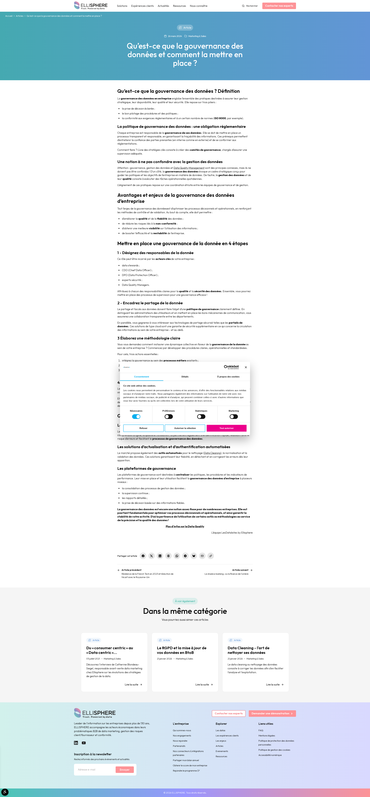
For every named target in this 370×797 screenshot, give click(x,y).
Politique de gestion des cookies (274, 749)
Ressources (179, 6)
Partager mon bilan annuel (186, 760)
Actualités (163, 6)
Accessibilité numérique (270, 755)
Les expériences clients (227, 735)
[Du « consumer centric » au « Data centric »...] (114, 662)
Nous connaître (198, 6)
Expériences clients (142, 6)
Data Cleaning (212, 453)
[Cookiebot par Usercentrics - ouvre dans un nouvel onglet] (226, 367)
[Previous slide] (88, 698)
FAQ (260, 730)
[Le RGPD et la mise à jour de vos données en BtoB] (185, 662)
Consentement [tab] (141, 376)
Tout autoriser (227, 428)
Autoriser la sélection (185, 428)
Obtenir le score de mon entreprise (190, 765)
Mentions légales (266, 735)
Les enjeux (221, 740)
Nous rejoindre (180, 740)
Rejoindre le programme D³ (186, 770)
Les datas (220, 730)
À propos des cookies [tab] (228, 376)
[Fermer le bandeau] (246, 367)
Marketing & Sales (197, 36)
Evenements (222, 751)
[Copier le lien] (210, 556)
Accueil (8, 16)
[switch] (169, 416)
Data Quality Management (189, 168)
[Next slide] (282, 698)
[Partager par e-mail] (202, 556)
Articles (19, 16)
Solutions (122, 6)
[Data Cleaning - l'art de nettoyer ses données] (255, 662)
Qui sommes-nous (182, 730)
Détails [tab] (185, 376)
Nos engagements (182, 735)
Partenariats (179, 745)
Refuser (143, 428)
